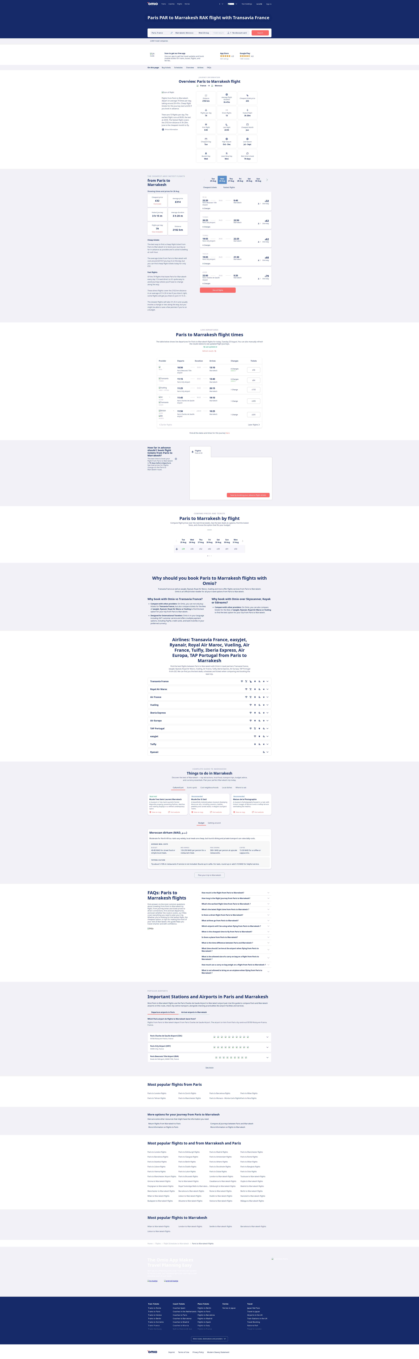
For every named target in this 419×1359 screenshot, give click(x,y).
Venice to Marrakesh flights (221, 1201)
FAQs (209, 67)
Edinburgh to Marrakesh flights (223, 1186)
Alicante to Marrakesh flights (190, 1201)
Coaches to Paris (180, 1315)
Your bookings (247, 4)
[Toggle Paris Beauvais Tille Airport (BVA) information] (267, 1057)
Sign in (268, 4)
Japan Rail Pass (253, 1308)
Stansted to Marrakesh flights (252, 1196)
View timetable (157, 232)
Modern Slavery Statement (218, 1352)
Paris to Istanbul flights (157, 1162)
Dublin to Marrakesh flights (221, 1196)
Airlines (200, 67)
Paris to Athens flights (219, 1162)
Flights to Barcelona (206, 1315)
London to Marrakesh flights (221, 1176)
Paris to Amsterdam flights (221, 1157)
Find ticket (157, 204)
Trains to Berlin (154, 1318)
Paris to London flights (157, 1093)
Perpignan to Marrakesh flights (160, 1186)
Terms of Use (183, 1352)
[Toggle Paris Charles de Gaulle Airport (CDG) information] (267, 1037)
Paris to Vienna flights (157, 1171)
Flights (179, 4)
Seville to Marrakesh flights (221, 1226)
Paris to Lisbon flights (156, 1166)
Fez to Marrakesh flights (189, 1181)
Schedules (178, 67)
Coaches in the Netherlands (185, 1311)
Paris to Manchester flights (190, 1098)
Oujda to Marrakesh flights (251, 1181)
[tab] (210, 187)
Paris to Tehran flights (157, 1098)
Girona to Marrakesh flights (159, 1181)
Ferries (187, 4)
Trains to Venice (155, 1315)
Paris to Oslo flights (248, 1171)
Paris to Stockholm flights (220, 1166)
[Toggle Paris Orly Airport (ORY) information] (267, 1047)
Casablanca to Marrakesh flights (223, 1181)
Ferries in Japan (229, 1308)
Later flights (253, 425)
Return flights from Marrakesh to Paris (164, 1123)
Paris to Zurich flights (187, 1093)
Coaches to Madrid (181, 1322)
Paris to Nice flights (248, 1098)
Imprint (171, 1352)
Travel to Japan (253, 1311)
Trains (163, 4)
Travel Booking (253, 1322)
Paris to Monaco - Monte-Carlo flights (225, 1098)
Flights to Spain (204, 1322)
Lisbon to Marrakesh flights (190, 1196)
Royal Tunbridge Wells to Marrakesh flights (196, 1186)
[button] (205, 32)
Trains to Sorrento (156, 1322)
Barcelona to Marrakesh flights (191, 1191)
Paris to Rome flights (249, 1157)
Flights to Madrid (205, 1318)
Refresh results (208, 351)
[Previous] (176, 541)
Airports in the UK (255, 1315)
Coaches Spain (179, 1308)
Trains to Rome (154, 1308)
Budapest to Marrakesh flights (160, 1201)
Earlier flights (166, 425)
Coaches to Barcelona (182, 1318)
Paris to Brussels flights (188, 1176)
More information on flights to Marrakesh (227, 1127)
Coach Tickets (179, 1304)
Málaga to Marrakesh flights (252, 1201)
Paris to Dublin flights (187, 1166)
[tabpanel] (231, 478)
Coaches (171, 4)
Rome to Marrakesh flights (221, 1191)
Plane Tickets (203, 1304)
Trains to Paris (154, 1311)
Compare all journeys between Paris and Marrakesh (231, 1123)
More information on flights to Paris (163, 1127)
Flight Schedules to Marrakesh (176, 1243)
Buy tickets (166, 67)
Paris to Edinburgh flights (189, 1152)
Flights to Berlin (204, 1308)
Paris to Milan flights (249, 1093)
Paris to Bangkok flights (250, 1166)
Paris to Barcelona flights (220, 1093)
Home (150, 1243)
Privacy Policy (198, 1352)
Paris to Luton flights (187, 1171)
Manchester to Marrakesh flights (161, 1191)
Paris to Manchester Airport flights (162, 1176)
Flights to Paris (204, 1311)
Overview (190, 67)
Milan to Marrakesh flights (158, 1196)
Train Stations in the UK (257, 1318)
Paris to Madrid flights (219, 1152)
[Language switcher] (232, 4)
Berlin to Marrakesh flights (251, 1191)
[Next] (267, 180)
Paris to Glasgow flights (188, 1157)
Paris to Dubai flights (218, 1171)
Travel (249, 1304)
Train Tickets (153, 1304)
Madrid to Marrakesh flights (252, 1186)
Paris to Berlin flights (187, 1162)
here (228, 433)
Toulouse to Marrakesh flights (252, 1176)
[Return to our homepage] (154, 4)
